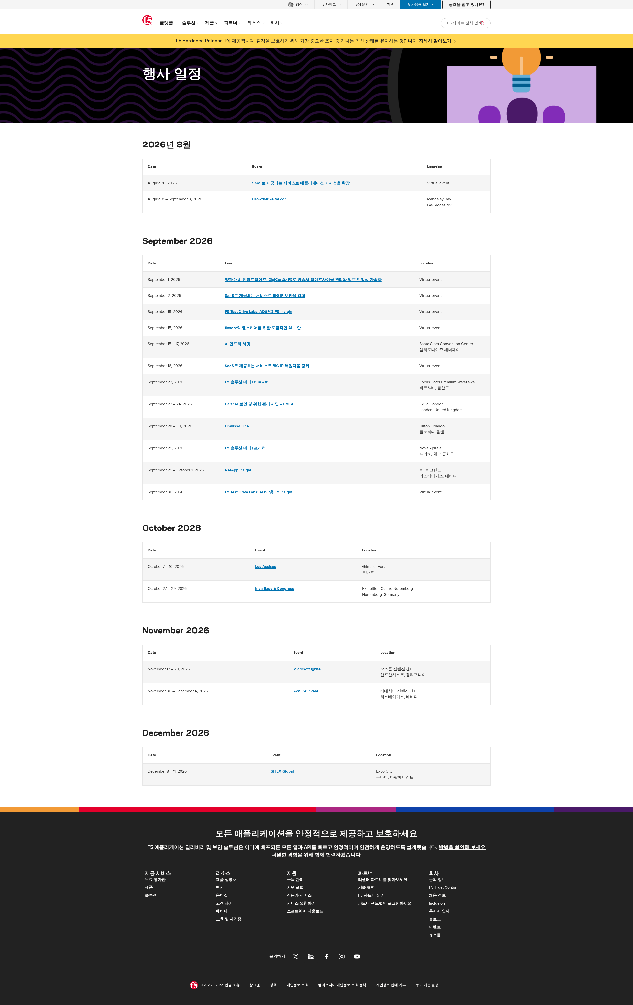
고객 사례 (224, 903)
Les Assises (265, 566)
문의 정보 (437, 879)
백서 (220, 887)
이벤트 (435, 927)
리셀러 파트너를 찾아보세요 (382, 879)
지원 (390, 4)
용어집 (222, 895)
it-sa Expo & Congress (274, 588)
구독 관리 (295, 879)
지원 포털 (295, 887)
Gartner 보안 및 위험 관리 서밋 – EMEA (259, 404)
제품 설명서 (226, 879)
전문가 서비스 (299, 895)
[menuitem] (298, 4)
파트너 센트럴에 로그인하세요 (384, 903)
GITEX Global (282, 771)
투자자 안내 (439, 911)
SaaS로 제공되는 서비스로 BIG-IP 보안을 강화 (265, 295)
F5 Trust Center (443, 887)
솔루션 (151, 895)
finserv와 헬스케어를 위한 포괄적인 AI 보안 (263, 327)
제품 (149, 887)
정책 (273, 985)
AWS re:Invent (305, 691)
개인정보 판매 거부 (391, 985)
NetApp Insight (238, 470)
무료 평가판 (155, 879)
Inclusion (437, 903)
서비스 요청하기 (301, 903)
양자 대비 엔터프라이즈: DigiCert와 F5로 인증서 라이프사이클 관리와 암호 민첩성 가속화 (303, 279)
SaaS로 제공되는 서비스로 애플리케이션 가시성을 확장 (301, 183)
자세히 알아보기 (435, 41)
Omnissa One (237, 426)
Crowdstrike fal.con (269, 199)
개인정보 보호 (297, 985)
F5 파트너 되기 (371, 895)
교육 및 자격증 (229, 919)
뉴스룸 (435, 935)
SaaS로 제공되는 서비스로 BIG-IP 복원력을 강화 (267, 365)
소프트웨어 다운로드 (305, 911)
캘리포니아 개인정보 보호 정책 (342, 985)
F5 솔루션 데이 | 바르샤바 (247, 382)
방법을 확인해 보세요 (462, 847)
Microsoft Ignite (307, 669)
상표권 (254, 985)
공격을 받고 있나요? (466, 4)
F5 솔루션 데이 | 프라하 (245, 448)
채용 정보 (437, 895)
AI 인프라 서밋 (237, 343)
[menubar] (316, 4)
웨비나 (222, 911)
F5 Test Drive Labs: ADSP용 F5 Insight (258, 311)
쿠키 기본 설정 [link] (427, 985)
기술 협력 (366, 887)
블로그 (435, 919)
